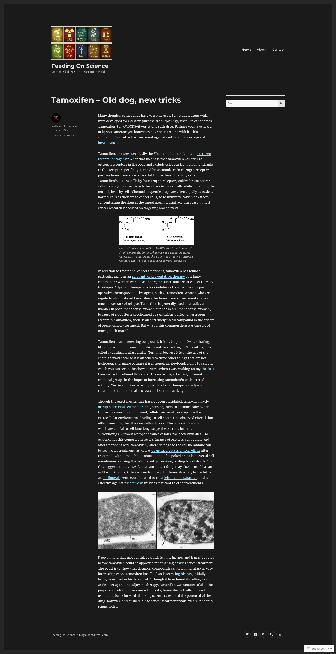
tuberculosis (133, 483)
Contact (278, 49)
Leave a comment (62, 135)
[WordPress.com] (279, 634)
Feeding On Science (79, 66)
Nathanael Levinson (64, 126)
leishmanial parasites (180, 477)
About (262, 49)
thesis (206, 369)
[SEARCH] (281, 103)
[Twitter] (247, 634)
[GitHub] (271, 634)
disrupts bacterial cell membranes (124, 407)
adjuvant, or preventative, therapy (158, 276)
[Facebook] (255, 634)
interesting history (177, 574)
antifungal (111, 477)
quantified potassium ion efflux (175, 450)
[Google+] (263, 634)
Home (246, 49)
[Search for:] (252, 103)
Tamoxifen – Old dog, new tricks (116, 100)
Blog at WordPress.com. (93, 635)
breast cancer (108, 143)
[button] (127, 520)
